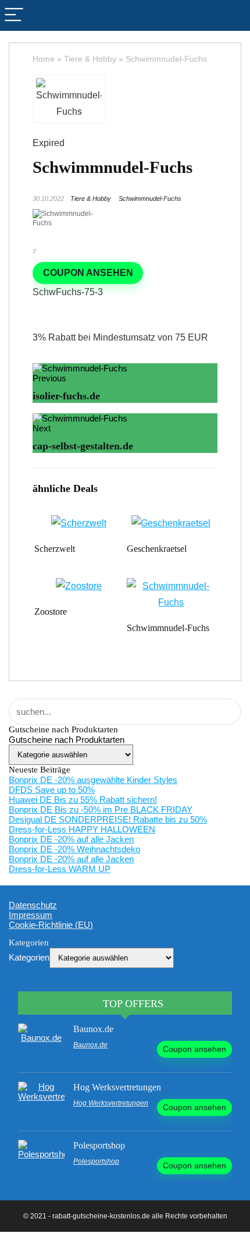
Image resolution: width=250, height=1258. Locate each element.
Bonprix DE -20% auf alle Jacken (71, 839)
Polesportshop (99, 1145)
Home (44, 58)
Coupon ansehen (88, 273)
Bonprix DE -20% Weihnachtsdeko (74, 849)
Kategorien (29, 957)
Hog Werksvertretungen (117, 1087)
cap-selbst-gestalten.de (83, 446)
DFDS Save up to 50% (52, 790)
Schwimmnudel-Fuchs (150, 198)
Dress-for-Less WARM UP (59, 869)
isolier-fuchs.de (66, 396)
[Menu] (14, 15)
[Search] (236, 15)
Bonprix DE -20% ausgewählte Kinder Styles (93, 780)
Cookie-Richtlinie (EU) (51, 925)
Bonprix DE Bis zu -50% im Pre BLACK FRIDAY (100, 809)
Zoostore (50, 611)
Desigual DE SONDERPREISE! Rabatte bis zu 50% (108, 819)
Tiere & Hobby (90, 58)
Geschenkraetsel (157, 549)
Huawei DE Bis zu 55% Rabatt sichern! (83, 800)
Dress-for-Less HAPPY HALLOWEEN (82, 829)
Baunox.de (93, 1029)
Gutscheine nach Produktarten (66, 740)
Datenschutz (33, 905)
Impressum (30, 915)
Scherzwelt (54, 549)
